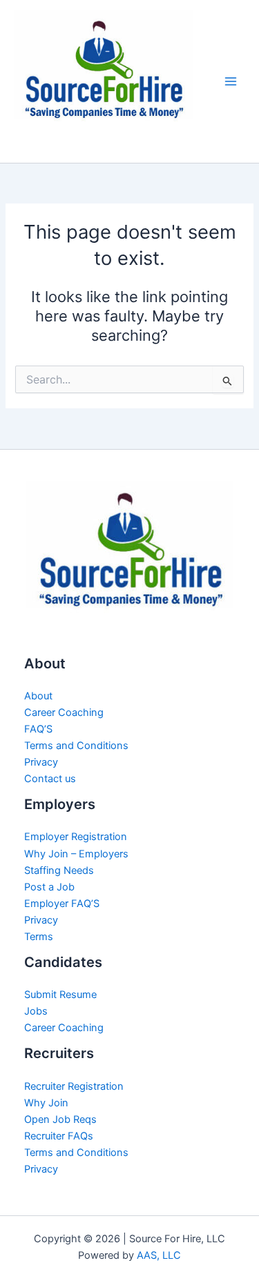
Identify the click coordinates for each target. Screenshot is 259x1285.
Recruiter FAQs (58, 1136)
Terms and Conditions (76, 745)
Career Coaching (64, 712)
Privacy (41, 762)
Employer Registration (75, 836)
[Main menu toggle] (230, 81)
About (38, 696)
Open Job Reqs (60, 1119)
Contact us (50, 779)
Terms (38, 936)
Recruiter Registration (74, 1086)
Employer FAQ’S (61, 903)
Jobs (36, 1011)
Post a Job (49, 887)
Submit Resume (60, 994)
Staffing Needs (59, 870)
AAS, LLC (159, 1255)
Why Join (46, 1103)
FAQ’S (38, 729)
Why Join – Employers (76, 854)
